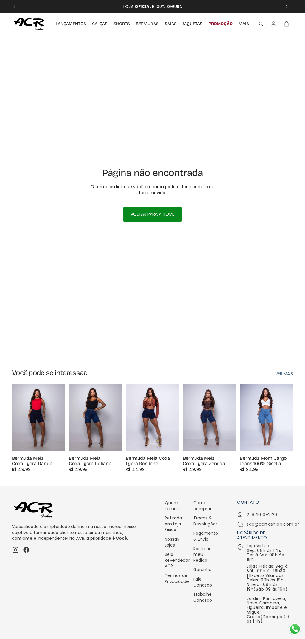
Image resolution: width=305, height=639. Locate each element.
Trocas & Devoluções (205, 521)
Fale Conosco (202, 582)
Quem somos (172, 506)
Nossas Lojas (172, 542)
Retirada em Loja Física (173, 524)
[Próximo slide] (286, 6)
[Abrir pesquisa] (260, 23)
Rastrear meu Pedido (202, 554)
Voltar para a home (152, 214)
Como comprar (202, 506)
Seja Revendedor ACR (177, 560)
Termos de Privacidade (177, 578)
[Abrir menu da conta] (273, 23)
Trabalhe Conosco (202, 597)
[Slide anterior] (14, 6)
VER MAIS (284, 374)
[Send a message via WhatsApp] (295, 629)
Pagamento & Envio (205, 536)
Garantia (202, 570)
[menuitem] (244, 24)
